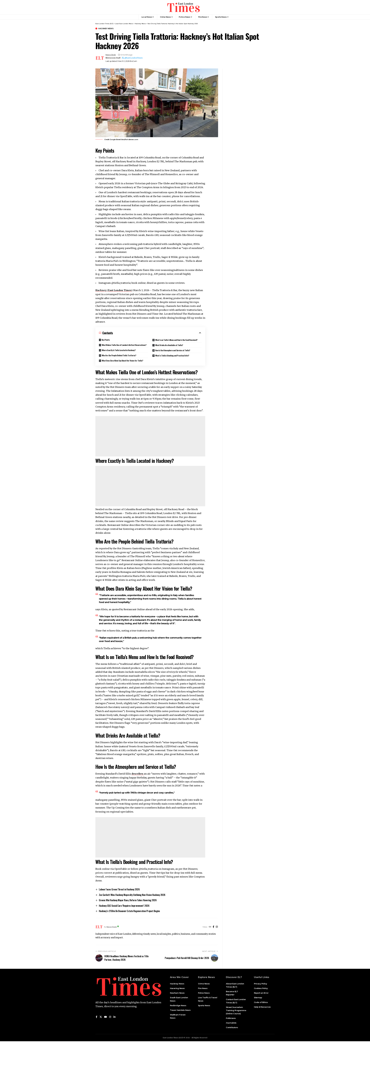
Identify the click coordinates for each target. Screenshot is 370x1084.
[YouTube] (105, 1017)
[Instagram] (216, 927)
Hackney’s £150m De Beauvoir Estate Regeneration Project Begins (129, 911)
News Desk (111, 55)
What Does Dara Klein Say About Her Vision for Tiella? (122, 360)
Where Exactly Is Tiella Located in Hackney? (119, 350)
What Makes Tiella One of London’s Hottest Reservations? (124, 344)
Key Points (106, 339)
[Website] (210, 927)
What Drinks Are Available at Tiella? (169, 345)
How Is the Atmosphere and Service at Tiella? (172, 350)
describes (138, 773)
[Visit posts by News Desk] (99, 58)
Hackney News (105, 28)
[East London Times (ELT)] (183, 7)
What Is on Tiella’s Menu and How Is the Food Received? (176, 339)
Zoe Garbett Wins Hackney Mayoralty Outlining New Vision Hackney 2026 (132, 895)
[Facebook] (213, 927)
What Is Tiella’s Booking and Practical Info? (172, 355)
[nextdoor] (117, 1017)
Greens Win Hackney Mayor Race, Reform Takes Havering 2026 (128, 900)
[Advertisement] (150, 436)
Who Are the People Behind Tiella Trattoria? (119, 355)
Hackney (101, 290)
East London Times (120, 290)
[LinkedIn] (114, 1017)
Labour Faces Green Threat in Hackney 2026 (119, 889)
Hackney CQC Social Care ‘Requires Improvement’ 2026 (124, 905)
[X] (100, 1017)
